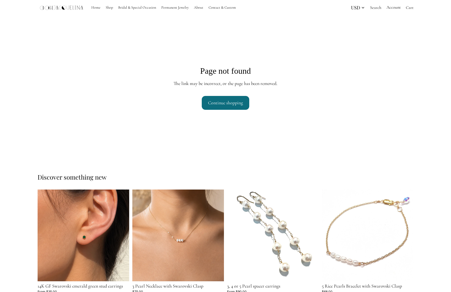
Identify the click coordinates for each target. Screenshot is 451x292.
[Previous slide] (45, 235)
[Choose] (121, 273)
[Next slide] (121, 235)
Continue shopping (225, 103)
